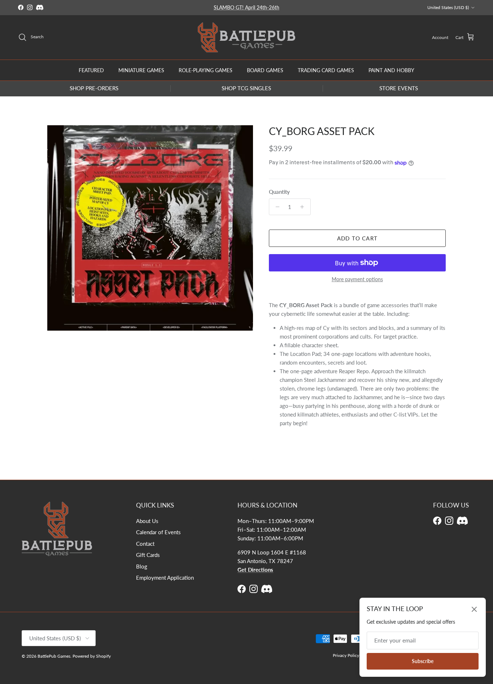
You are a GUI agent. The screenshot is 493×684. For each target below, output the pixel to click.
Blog (141, 566)
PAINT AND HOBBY (391, 70)
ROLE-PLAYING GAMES (205, 70)
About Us (147, 521)
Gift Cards (148, 555)
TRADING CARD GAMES (326, 70)
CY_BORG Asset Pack (322, 131)
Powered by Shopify (92, 656)
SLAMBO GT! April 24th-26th (246, 7)
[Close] (474, 609)
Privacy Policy (346, 655)
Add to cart (357, 238)
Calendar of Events (158, 532)
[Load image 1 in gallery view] (150, 228)
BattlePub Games (54, 656)
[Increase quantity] (304, 207)
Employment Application (165, 577)
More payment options (357, 279)
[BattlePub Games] (246, 37)
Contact (145, 543)
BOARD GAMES (265, 70)
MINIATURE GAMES (141, 70)
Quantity (279, 191)
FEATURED (91, 70)
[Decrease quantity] (275, 207)
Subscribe (422, 661)
